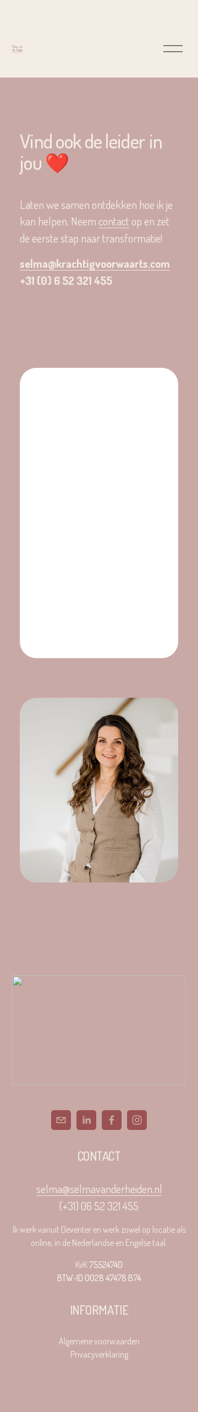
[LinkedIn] (86, 1120)
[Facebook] (112, 1120)
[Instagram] (137, 1120)
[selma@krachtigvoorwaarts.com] (61, 1120)
